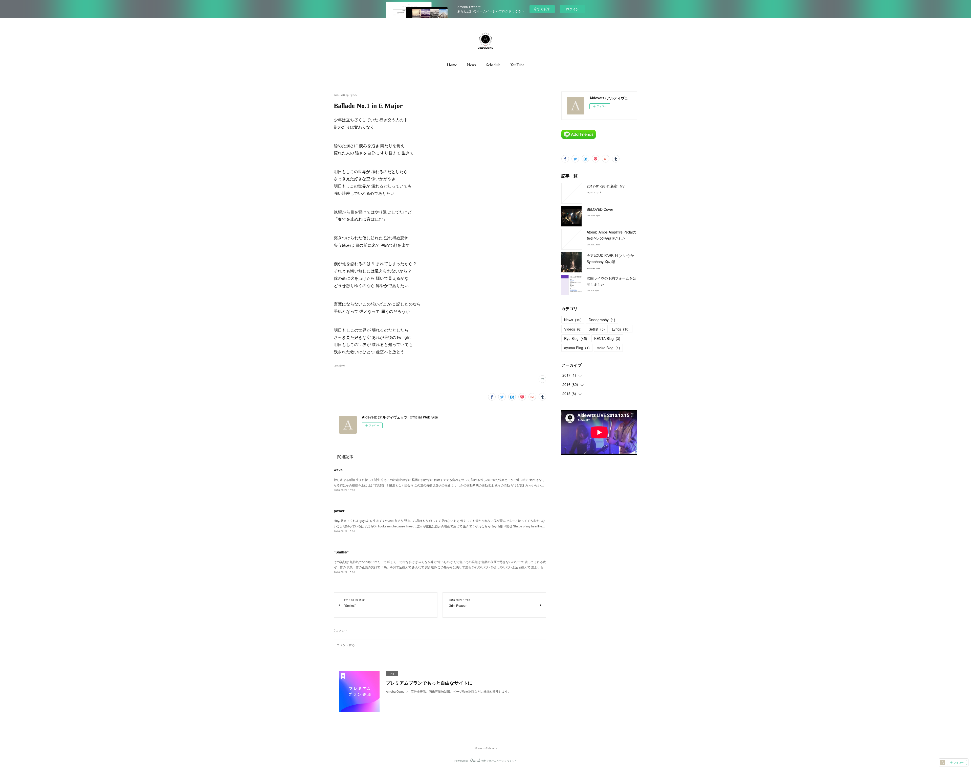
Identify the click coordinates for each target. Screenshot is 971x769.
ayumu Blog (577, 347)
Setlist (597, 329)
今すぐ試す (542, 8)
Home (452, 64)
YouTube (517, 64)
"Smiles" (341, 551)
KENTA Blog (607, 338)
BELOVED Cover (600, 209)
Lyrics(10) (339, 365)
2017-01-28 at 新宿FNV (606, 186)
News (471, 64)
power (339, 510)
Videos (573, 329)
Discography (602, 319)
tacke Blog (608, 347)
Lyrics (621, 329)
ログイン (572, 9)
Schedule (493, 64)
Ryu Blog (575, 338)
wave (338, 469)
